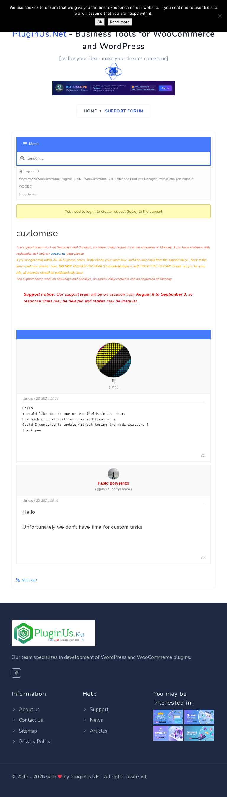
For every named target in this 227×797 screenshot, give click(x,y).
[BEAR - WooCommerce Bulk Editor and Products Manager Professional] (199, 717)
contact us (58, 253)
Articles (98, 731)
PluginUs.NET (86, 776)
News (96, 720)
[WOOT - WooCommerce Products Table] (168, 733)
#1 (203, 455)
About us (29, 709)
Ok (99, 21)
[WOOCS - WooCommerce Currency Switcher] (168, 717)
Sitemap (27, 731)
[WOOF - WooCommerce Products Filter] (199, 733)
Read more (120, 21)
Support (98, 709)
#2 (203, 557)
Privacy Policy (34, 741)
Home (90, 111)
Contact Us (30, 720)
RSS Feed (29, 580)
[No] (220, 16)
